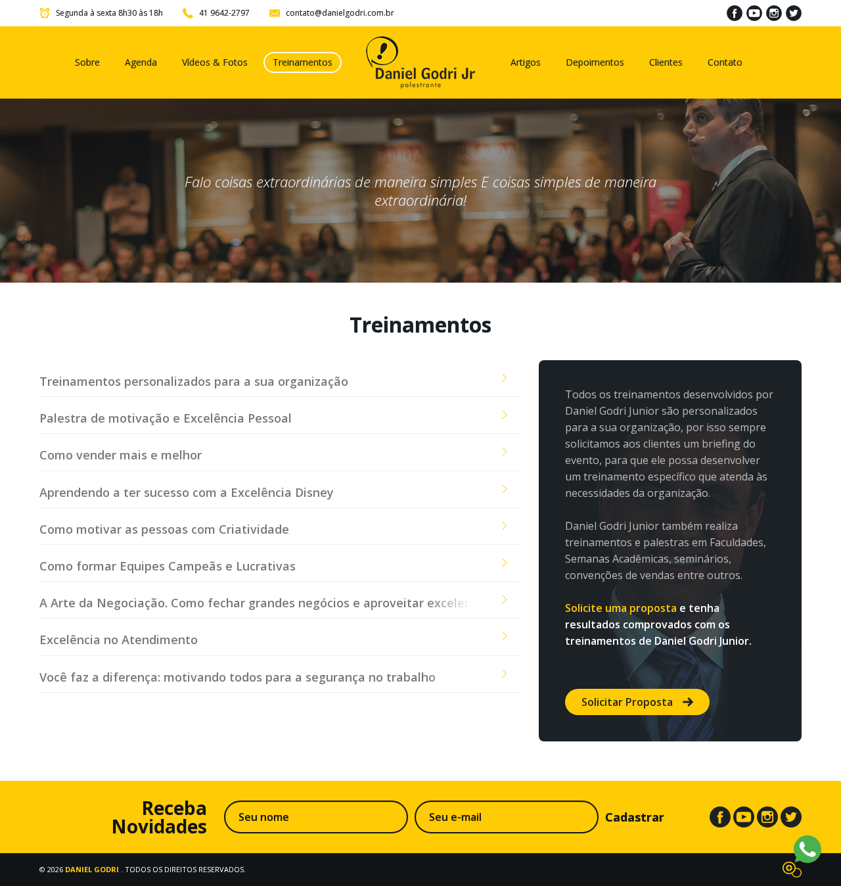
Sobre (87, 62)
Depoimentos (595, 62)
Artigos (526, 62)
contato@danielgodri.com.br (340, 12)
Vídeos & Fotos (215, 62)
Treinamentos (302, 62)
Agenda (141, 62)
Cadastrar (634, 817)
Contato (725, 62)
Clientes (666, 62)
